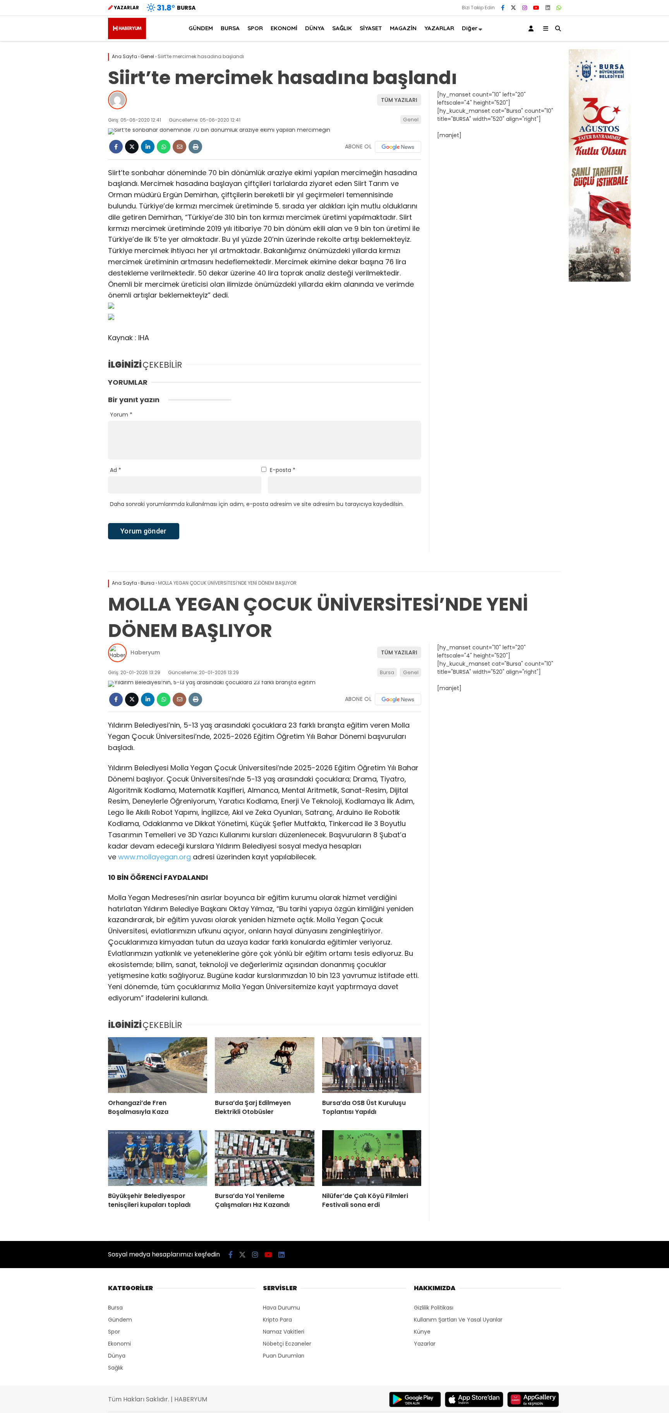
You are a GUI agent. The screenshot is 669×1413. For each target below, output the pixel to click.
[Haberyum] (127, 37)
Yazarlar (425, 1344)
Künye (422, 1332)
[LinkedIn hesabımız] (547, 8)
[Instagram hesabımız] (524, 8)
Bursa (387, 672)
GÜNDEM (201, 28)
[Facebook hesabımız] (502, 8)
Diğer (470, 28)
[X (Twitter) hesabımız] (513, 8)
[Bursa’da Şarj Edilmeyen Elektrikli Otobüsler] (264, 1065)
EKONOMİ (284, 28)
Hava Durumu (281, 1307)
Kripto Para (277, 1320)
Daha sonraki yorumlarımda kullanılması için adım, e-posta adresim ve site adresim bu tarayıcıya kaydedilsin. (257, 504)
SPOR (255, 28)
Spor (114, 1332)
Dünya (116, 1356)
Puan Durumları (283, 1356)
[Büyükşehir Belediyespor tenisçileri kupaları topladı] (157, 1158)
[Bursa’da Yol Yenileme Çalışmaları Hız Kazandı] (264, 1158)
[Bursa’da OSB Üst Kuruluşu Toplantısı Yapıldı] (371, 1065)
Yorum (121, 414)
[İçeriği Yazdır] (195, 146)
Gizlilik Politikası (433, 1307)
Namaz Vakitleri (283, 1332)
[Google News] (398, 147)
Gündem (120, 1320)
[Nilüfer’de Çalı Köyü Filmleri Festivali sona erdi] (371, 1158)
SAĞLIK (342, 28)
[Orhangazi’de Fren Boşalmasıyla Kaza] (157, 1065)
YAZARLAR (439, 28)
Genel (411, 119)
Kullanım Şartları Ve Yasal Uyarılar (458, 1320)
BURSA (230, 28)
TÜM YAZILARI (399, 100)
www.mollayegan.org (154, 857)
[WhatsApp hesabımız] (558, 8)
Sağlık (115, 1368)
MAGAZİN (403, 28)
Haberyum (145, 652)
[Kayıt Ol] (532, 28)
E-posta (282, 470)
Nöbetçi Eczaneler (287, 1344)
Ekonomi (119, 1344)
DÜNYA (314, 28)
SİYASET (371, 28)
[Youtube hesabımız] (536, 8)
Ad (115, 470)
